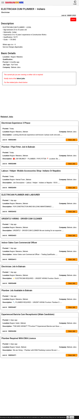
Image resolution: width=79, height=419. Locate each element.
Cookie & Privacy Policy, (46, 417)
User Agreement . (61, 417)
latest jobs (21, 78)
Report (73, 19)
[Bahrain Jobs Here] (14, 3)
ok (67, 417)
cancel (72, 417)
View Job (71, 140)
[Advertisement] (40, 99)
